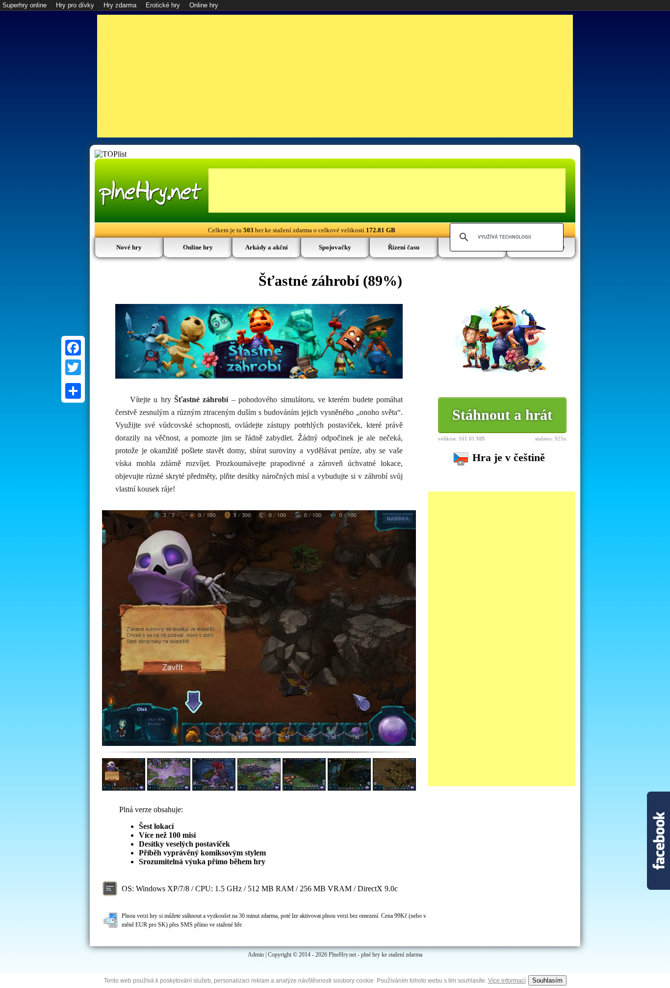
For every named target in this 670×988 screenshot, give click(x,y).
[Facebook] (73, 347)
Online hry (203, 5)
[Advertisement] (335, 76)
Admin (256, 954)
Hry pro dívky (75, 5)
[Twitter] (73, 367)
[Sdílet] (73, 391)
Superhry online (24, 5)
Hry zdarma (119, 5)
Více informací (507, 980)
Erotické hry (163, 5)
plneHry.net (151, 191)
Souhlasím (547, 980)
